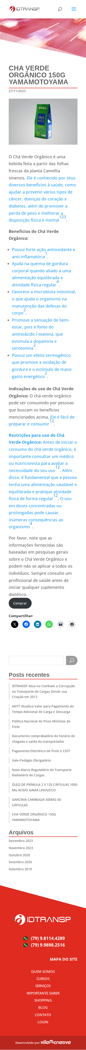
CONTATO (43, 1014)
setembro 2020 (20, 862)
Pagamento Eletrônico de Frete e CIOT (41, 751)
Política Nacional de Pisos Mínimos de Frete (41, 724)
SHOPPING (43, 1000)
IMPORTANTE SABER (43, 993)
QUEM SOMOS (43, 971)
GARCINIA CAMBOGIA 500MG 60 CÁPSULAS (36, 802)
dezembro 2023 (21, 841)
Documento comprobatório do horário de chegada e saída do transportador (43, 739)
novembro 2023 (21, 848)
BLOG (43, 1007)
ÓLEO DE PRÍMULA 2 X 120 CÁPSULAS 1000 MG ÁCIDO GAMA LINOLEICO (44, 787)
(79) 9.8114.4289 (48, 938)
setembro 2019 (20, 869)
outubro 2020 (19, 855)
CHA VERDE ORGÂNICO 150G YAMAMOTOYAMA (34, 817)
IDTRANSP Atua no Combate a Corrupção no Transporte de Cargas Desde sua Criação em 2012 (43, 691)
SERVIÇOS (43, 985)
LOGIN (43, 1022)
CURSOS (43, 978)
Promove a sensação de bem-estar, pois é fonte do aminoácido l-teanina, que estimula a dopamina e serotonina (40, 334)
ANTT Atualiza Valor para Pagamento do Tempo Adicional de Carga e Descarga (43, 709)
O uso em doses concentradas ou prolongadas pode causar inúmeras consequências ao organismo (40, 512)
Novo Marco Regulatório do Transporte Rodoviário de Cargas (42, 772)
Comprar (20, 603)
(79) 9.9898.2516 (48, 945)
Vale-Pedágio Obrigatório (31, 760)
